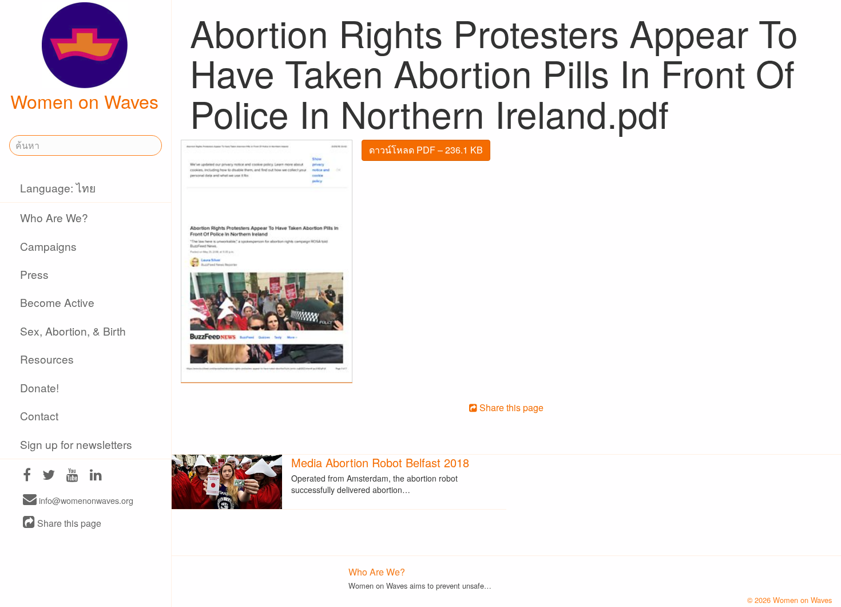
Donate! (39, 387)
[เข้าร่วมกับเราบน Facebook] (26, 476)
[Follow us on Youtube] (72, 476)
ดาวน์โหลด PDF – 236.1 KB (426, 149)
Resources (47, 358)
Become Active (57, 302)
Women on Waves (84, 101)
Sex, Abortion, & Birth (73, 330)
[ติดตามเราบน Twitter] (48, 476)
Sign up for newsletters (76, 444)
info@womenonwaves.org (85, 500)
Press (34, 274)
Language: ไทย (58, 187)
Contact (39, 415)
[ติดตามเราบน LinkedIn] (95, 476)
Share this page (68, 523)
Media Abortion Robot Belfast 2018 (380, 462)
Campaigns (48, 246)
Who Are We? (54, 217)
